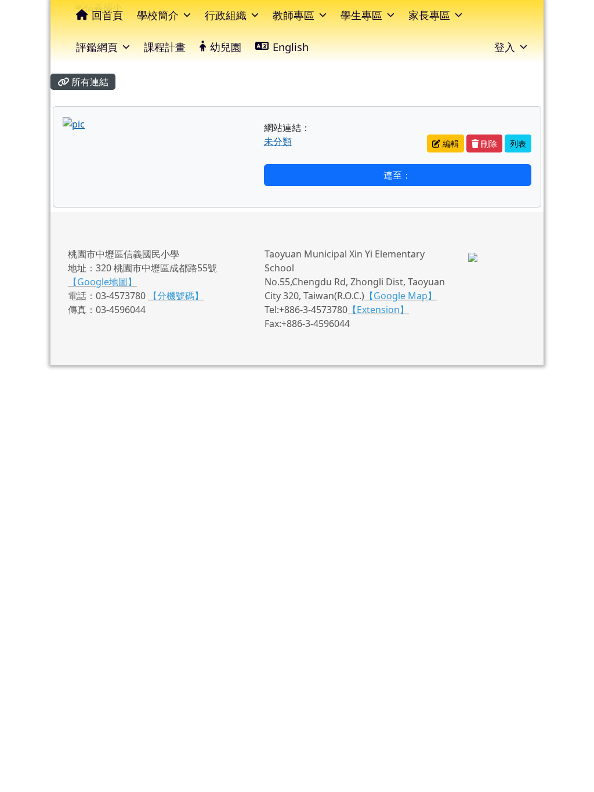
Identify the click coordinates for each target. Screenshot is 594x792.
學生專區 (361, 15)
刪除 (488, 143)
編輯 (449, 143)
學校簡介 (158, 15)
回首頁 (107, 15)
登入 (504, 46)
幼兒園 (225, 46)
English (291, 46)
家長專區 (429, 15)
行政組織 (226, 15)
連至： (397, 175)
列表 (518, 143)
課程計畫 (165, 46)
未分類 (278, 141)
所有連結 (88, 81)
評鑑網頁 (97, 46)
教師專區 (293, 15)
